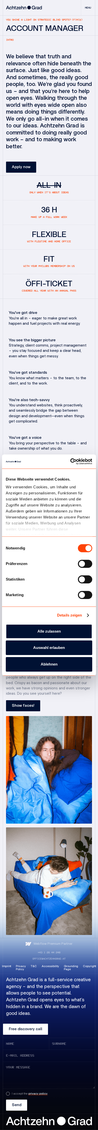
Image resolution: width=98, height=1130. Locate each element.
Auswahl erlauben (49, 647)
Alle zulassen (49, 631)
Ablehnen (49, 664)
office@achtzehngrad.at (49, 958)
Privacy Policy (21, 967)
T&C (34, 966)
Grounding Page (71, 967)
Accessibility (50, 966)
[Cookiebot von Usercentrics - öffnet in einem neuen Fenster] (70, 461)
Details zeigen (69, 615)
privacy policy (37, 1093)
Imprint (6, 966)
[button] (88, 7)
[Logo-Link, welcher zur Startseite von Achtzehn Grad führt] (24, 7)
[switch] (85, 564)
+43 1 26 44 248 (49, 952)
